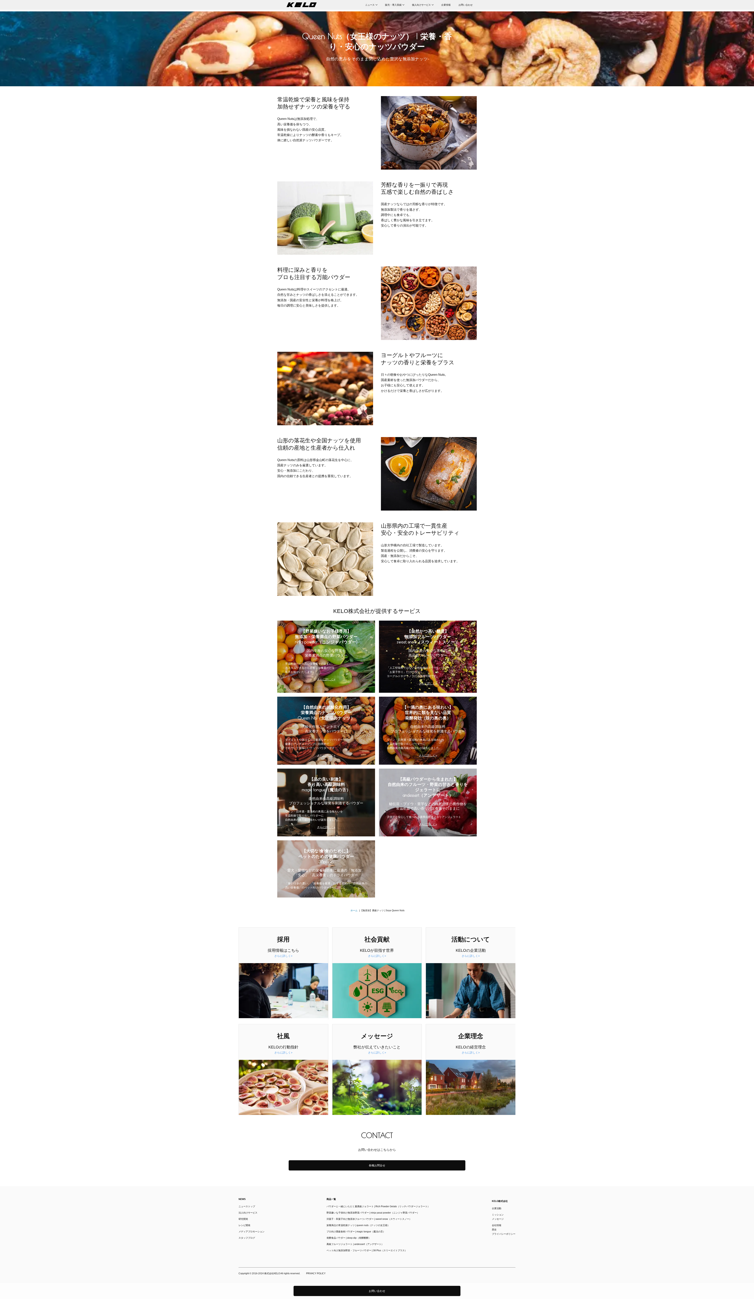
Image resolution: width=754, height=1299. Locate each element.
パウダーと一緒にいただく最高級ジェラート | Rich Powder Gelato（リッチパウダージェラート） (378, 1206)
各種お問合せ (377, 1165)
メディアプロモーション (251, 1231)
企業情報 (446, 5)
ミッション (498, 1214)
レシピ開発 (244, 1225)
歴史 (494, 1229)
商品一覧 (331, 1199)
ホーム (354, 910)
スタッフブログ (247, 1238)
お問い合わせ (465, 5)
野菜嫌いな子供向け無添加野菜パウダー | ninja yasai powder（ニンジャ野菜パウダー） (373, 1212)
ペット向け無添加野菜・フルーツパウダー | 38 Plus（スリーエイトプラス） (367, 1250)
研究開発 (243, 1219)
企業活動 (496, 1208)
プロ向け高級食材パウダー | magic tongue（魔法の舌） (356, 1231)
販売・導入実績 (393, 5)
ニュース (370, 5)
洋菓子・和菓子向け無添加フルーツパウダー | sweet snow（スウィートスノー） (369, 1219)
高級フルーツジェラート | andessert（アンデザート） (355, 1244)
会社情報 (496, 1225)
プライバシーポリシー (503, 1234)
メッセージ (498, 1219)
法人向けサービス (248, 1212)
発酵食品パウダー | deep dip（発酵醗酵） (349, 1238)
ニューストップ (247, 1206)
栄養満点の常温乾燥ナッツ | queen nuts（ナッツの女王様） (358, 1225)
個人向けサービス (421, 5)
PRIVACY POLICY (316, 1273)
